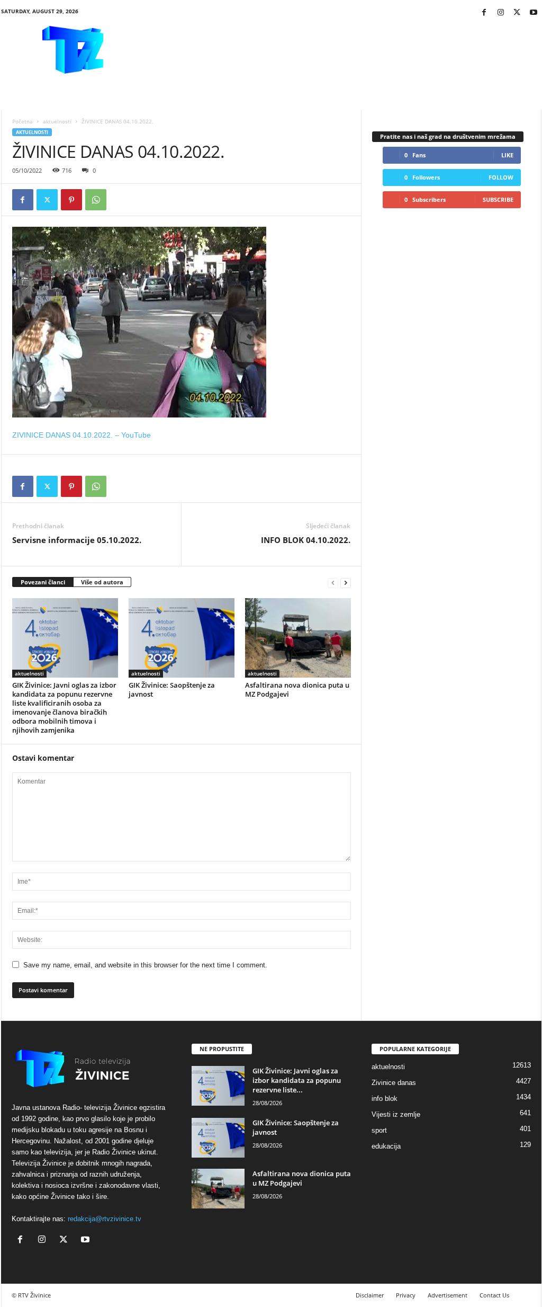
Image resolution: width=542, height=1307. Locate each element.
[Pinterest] (71, 199)
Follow (501, 177)
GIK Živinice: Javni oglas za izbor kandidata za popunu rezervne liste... (296, 1080)
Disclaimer (370, 1295)
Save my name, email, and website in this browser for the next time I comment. (145, 965)
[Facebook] (484, 13)
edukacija (386, 1146)
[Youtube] (533, 13)
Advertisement (447, 1295)
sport (379, 1130)
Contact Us (494, 1295)
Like (507, 155)
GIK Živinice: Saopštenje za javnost (172, 689)
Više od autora (102, 582)
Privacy (405, 1295)
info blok (385, 1098)
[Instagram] (500, 13)
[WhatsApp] (95, 199)
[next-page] (345, 582)
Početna (22, 121)
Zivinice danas (394, 1083)
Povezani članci (43, 582)
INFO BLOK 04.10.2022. (305, 540)
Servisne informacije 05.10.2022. (76, 540)
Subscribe (498, 199)
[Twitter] (517, 13)
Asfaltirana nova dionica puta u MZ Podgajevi (297, 689)
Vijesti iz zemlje (396, 1114)
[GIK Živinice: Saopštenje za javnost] (181, 638)
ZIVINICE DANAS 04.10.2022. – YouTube (81, 435)
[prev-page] (333, 582)
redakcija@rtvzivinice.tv (104, 1219)
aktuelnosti (57, 121)
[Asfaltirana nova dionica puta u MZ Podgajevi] (298, 638)
